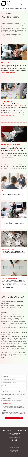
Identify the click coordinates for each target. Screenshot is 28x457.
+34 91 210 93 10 (11, 433)
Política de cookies (14, 451)
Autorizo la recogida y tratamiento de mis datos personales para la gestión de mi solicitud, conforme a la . (14, 402)
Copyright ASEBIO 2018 (14, 447)
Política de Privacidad (7, 403)
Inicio (2, 13)
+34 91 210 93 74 (18, 433)
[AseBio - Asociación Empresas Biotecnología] (5, 3)
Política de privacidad (14, 450)
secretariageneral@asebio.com (14, 437)
